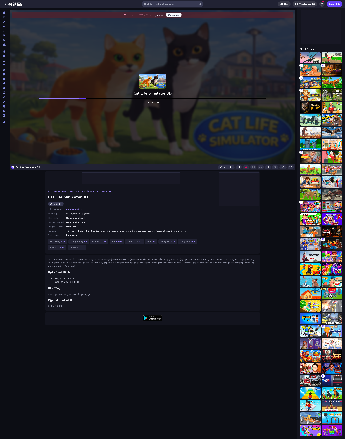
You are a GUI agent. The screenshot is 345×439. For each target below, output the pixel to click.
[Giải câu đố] (4, 74)
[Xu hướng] (4, 26)
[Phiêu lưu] (4, 106)
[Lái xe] (4, 92)
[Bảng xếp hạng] (4, 44)
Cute (71, 191)
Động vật (79, 191)
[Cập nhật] (4, 31)
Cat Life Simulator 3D (101, 191)
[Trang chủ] (4, 12)
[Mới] (4, 21)
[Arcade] (4, 51)
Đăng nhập (334, 4)
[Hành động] (4, 83)
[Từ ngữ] (4, 115)
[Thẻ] (4, 122)
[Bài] (4, 56)
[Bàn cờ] (4, 60)
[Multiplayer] (4, 40)
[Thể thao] (4, 111)
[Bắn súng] (4, 65)
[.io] (4, 88)
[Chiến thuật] (4, 69)
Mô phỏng (62, 191)
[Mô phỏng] (4, 97)
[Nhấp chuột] (4, 102)
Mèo (87, 191)
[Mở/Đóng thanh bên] (4, 4)
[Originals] (4, 35)
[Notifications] (322, 4)
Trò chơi (52, 191)
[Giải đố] (4, 79)
